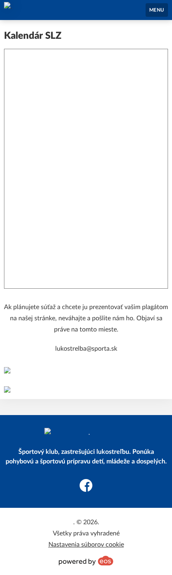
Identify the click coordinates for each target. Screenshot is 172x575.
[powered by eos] (86, 560)
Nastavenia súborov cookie (86, 544)
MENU (156, 10)
